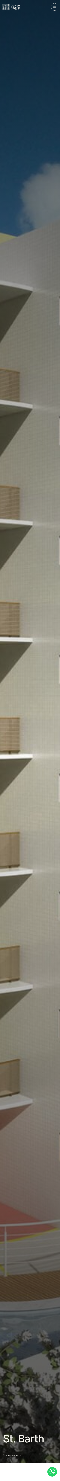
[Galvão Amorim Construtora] (11, 7)
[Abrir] (54, 7)
